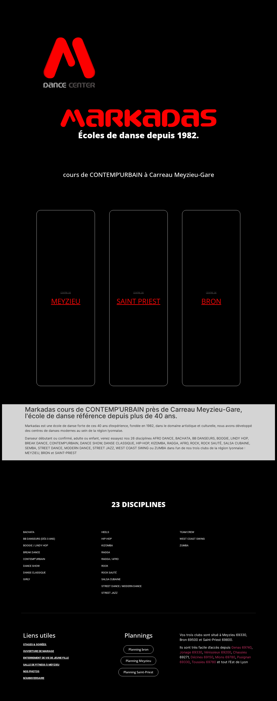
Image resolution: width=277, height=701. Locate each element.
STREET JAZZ (109, 592)
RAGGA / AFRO (110, 559)
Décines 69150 (202, 657)
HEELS (105, 532)
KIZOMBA (107, 545)
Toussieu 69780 (204, 662)
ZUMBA (184, 545)
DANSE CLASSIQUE (34, 572)
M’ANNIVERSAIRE (33, 678)
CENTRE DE (65, 292)
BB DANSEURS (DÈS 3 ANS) (39, 538)
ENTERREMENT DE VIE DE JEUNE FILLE (46, 657)
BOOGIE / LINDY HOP (35, 545)
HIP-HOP (106, 538)
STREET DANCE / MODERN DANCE (121, 586)
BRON (211, 301)
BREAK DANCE (31, 552)
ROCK (104, 565)
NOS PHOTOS (31, 671)
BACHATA (28, 532)
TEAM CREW (187, 532)
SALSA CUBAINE (110, 579)
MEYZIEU (66, 301)
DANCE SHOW (31, 565)
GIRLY (26, 579)
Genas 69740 (241, 647)
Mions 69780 (225, 657)
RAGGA (105, 552)
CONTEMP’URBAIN (34, 559)
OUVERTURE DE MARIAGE (38, 651)
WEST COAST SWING (192, 538)
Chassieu (240, 652)
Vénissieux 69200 (217, 652)
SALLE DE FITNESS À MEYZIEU (41, 664)
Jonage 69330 (191, 652)
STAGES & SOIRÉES (34, 644)
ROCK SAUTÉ (109, 572)
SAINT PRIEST (138, 301)
